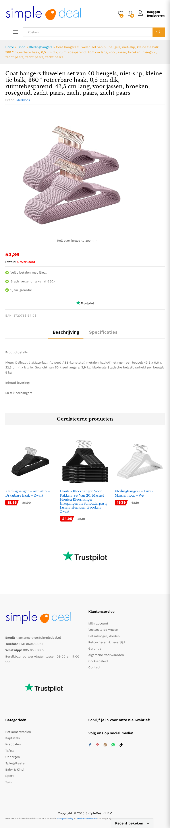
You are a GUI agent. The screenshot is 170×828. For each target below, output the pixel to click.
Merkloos (23, 100)
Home (9, 47)
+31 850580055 (31, 644)
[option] (30, 474)
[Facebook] (90, 745)
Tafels (9, 750)
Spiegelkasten (15, 763)
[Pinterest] (97, 745)
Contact (94, 667)
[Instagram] (105, 745)
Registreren (156, 15)
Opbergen (12, 757)
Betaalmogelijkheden (104, 636)
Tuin (8, 782)
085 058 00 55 (34, 650)
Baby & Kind (14, 769)
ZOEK (159, 32)
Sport (9, 775)
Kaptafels (12, 738)
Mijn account (98, 623)
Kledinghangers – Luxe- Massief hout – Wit (134, 493)
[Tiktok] (121, 745)
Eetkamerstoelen (18, 732)
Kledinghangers (40, 47)
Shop (21, 47)
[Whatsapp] (113, 745)
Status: (10, 262)
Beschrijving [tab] (66, 332)
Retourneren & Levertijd (106, 642)
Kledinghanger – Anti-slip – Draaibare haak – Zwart (27, 493)
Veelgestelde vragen (103, 629)
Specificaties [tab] (103, 332)
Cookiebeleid (98, 661)
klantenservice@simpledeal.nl (38, 637)
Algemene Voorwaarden (106, 655)
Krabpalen (13, 744)
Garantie (94, 648)
